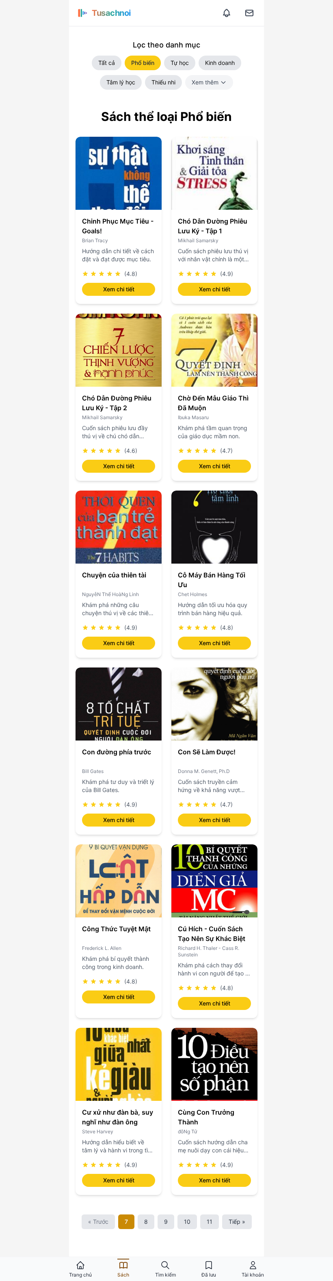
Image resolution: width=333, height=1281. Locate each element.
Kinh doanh (220, 62)
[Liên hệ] (249, 13)
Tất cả (106, 62)
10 (187, 1221)
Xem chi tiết (118, 289)
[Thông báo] (226, 13)
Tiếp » (237, 1221)
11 (209, 1221)
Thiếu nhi (163, 82)
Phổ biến (142, 62)
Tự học (180, 62)
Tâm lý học (120, 82)
